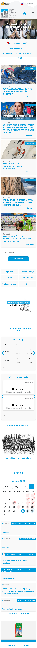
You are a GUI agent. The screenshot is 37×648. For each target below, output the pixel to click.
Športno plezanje (27, 272)
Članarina (14, 43)
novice (18, 58)
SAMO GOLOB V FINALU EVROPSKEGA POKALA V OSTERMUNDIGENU (13, 166)
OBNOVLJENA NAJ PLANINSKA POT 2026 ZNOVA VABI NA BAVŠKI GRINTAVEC (18, 91)
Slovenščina (28, 4)
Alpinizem (9, 272)
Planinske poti (17, 48)
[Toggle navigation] (33, 13)
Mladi (10, 278)
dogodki (18, 490)
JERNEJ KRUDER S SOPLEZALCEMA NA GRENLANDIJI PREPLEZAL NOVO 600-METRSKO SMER (18, 202)
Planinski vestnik (12, 53)
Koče (25, 43)
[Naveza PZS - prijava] (6, 3)
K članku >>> (30, 97)
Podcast (29, 53)
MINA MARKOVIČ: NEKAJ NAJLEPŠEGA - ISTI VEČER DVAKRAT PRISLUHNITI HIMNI (18, 238)
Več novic (19, 259)
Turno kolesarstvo (27, 278)
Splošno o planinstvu (9, 284)
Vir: (4, 368)
